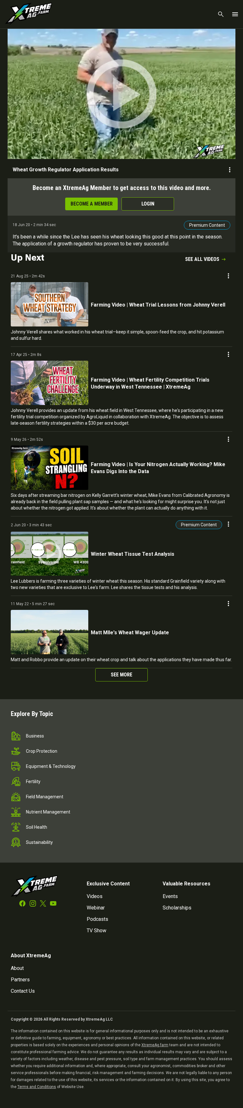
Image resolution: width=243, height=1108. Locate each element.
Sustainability (39, 842)
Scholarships (177, 908)
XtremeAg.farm (154, 1045)
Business (35, 735)
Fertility (33, 781)
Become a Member (92, 204)
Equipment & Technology (51, 766)
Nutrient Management (48, 811)
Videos (95, 896)
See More (121, 675)
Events (170, 896)
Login (147, 204)
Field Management (44, 796)
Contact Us (23, 991)
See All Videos (202, 259)
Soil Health (36, 827)
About (17, 968)
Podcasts (97, 919)
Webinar (96, 908)
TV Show (96, 931)
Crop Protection (41, 751)
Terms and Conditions (36, 1087)
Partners (20, 980)
